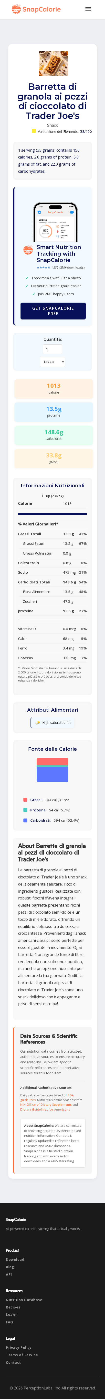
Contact (13, 1362)
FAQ (9, 1322)
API (9, 1274)
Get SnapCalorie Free (53, 311)
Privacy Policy (19, 1347)
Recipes (13, 1307)
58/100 (86, 131)
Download (15, 1259)
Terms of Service (22, 1355)
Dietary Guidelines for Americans (45, 1109)
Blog (10, 1266)
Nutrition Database (24, 1299)
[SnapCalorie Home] (37, 9)
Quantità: (52, 339)
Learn (11, 1314)
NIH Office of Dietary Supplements (46, 1105)
